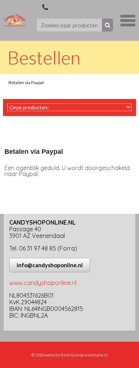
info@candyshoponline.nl (50, 265)
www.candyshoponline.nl (42, 282)
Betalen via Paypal (26, 82)
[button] (127, 19)
